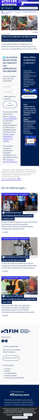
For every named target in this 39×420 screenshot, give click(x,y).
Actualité (5, 232)
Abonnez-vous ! (29, 97)
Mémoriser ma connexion (9, 98)
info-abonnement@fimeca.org (11, 179)
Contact (8, 369)
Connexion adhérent (29, 8)
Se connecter (10, 104)
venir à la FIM (12, 358)
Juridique (17, 12)
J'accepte (28, 414)
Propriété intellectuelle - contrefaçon (15, 194)
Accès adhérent (10, 373)
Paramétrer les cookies (20, 417)
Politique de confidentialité (14, 378)
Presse (7, 371)
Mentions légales (11, 375)
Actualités (9, 12)
